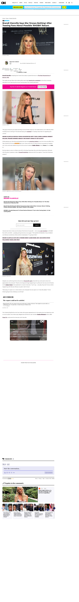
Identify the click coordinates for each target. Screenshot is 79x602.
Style (25, 2)
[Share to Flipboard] (16, 69)
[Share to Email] (20, 69)
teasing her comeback (34, 80)
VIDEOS (41, 2)
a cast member (43, 231)
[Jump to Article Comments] (3, 69)
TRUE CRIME (47, 2)
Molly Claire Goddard (14, 61)
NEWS (20, 2)
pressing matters (33, 141)
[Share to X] (11, 69)
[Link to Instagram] (69, 2)
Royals (30, 2)
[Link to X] (71, 2)
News (7, 18)
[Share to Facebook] (7, 69)
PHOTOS (36, 2)
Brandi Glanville (12, 18)
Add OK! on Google (22, 72)
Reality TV (15, 2)
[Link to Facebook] (66, 2)
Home (3, 18)
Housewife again (28, 281)
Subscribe (61, 2)
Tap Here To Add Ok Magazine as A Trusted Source (23, 86)
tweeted (29, 131)
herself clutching (23, 152)
